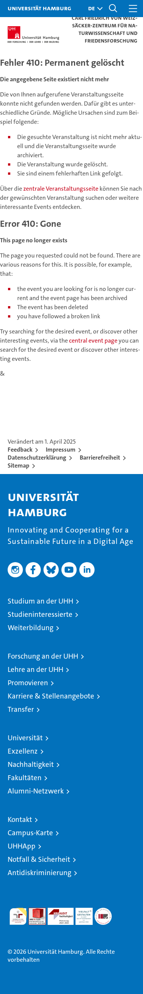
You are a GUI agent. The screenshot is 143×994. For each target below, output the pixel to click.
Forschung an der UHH (43, 656)
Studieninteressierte (40, 614)
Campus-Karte (30, 833)
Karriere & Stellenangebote (51, 696)
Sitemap (18, 465)
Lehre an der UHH (35, 669)
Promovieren (28, 682)
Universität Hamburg (39, 8)
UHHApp (21, 846)
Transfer (21, 709)
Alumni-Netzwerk (36, 791)
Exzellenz (23, 751)
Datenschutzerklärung (37, 457)
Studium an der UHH (40, 601)
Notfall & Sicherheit (39, 859)
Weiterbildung (30, 627)
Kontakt (20, 819)
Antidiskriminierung (39, 872)
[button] (93, 8)
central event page (94, 341)
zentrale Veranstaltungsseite (61, 189)
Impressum (61, 450)
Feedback (20, 450)
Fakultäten (25, 777)
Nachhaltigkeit (31, 764)
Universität (25, 738)
